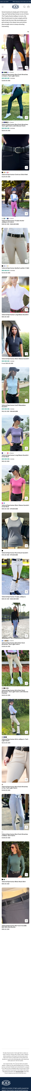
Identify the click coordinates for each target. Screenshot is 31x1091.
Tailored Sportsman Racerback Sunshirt (15, 552)
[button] (24, 7)
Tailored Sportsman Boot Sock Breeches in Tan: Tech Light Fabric (15, 787)
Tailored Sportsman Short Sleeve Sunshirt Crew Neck (15, 506)
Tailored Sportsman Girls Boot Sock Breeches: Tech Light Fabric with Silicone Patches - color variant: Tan (2, 688)
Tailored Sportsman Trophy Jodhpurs (14, 596)
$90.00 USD (5, 883)
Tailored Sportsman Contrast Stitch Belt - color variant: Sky (6, 172)
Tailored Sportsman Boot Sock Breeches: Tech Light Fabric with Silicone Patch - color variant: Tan (2, 122)
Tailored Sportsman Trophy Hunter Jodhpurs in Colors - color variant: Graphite (4, 218)
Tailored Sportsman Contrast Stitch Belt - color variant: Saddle (4, 172)
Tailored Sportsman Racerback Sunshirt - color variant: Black (2, 550)
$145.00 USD (6, 272)
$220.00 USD (6, 130)
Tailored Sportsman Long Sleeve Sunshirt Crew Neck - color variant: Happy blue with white (6, 453)
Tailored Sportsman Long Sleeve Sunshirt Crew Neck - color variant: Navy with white (2, 453)
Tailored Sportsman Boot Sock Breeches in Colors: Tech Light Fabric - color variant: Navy (2, 72)
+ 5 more (11, 122)
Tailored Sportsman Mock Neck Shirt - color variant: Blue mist (6, 879)
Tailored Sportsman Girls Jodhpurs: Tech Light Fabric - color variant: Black (6, 737)
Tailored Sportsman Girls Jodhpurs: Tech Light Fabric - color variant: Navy (4, 737)
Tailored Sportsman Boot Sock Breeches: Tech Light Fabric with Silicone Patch (15, 125)
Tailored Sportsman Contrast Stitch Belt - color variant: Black (2, 172)
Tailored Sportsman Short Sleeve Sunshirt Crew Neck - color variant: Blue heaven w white (4, 503)
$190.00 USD (6, 80)
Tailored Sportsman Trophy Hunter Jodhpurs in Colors (13, 221)
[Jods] (15, 7)
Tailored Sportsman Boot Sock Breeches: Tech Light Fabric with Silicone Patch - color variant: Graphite (7, 122)
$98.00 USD (5, 929)
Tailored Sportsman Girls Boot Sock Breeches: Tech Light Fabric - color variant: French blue (2, 640)
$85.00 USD (5, 317)
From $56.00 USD (7, 363)
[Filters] (28, 31)
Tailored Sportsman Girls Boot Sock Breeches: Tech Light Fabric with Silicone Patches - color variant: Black (4, 688)
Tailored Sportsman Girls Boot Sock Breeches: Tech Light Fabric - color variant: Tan (4, 640)
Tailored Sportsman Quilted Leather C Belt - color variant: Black (2, 266)
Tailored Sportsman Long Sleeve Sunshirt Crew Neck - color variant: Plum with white (4, 453)
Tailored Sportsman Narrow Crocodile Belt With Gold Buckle (14, 926)
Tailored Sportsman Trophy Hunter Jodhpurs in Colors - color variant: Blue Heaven (6, 218)
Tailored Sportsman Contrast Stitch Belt (15, 174)
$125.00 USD (6, 176)
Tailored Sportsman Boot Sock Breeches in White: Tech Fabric (15, 834)
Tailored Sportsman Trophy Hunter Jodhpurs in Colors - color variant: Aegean (2, 218)
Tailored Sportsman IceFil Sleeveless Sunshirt (14, 406)
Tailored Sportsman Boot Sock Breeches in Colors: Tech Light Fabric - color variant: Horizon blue (7, 72)
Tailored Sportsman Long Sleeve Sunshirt (15, 314)
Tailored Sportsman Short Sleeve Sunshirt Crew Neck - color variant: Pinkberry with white (2, 503)
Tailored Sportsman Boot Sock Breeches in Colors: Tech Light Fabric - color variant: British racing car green (4, 72)
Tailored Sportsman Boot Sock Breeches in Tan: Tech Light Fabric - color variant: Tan (2, 784)
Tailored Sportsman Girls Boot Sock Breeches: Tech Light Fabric (13, 643)
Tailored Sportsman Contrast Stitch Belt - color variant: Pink (7, 172)
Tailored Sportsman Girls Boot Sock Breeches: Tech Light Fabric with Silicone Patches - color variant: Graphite (7, 688)
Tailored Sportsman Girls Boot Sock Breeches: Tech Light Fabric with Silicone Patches (15, 692)
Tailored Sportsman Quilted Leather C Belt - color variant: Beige (7, 266)
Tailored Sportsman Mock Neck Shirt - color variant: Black (2, 879)
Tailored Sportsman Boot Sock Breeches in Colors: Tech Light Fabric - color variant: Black (6, 72)
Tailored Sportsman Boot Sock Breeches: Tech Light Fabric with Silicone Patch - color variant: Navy (4, 122)
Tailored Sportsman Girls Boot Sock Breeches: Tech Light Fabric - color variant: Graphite (7, 640)
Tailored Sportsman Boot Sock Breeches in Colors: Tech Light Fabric (15, 75)
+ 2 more (11, 218)
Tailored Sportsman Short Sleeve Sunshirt (15, 358)
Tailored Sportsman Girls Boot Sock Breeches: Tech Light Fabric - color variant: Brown (6, 640)
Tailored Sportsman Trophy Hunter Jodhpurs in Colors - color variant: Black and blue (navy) (7, 218)
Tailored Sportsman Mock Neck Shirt (14, 881)
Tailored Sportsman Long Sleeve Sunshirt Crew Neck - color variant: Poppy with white (7, 453)
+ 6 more (11, 72)
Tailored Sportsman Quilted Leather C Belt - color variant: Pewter (4, 266)
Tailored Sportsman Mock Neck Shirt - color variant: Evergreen (4, 879)
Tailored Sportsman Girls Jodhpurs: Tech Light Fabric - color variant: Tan (2, 737)
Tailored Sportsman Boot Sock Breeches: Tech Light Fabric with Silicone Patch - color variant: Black (6, 122)
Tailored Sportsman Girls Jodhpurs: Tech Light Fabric (15, 740)
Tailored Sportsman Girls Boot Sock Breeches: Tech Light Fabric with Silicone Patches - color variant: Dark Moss (6, 688)
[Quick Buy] (26, 67)
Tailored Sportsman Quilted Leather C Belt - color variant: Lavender (6, 266)
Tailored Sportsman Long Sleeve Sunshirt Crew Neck (15, 456)
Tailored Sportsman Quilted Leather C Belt (15, 268)
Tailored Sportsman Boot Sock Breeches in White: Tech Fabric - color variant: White (2, 832)
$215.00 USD (6, 742)
